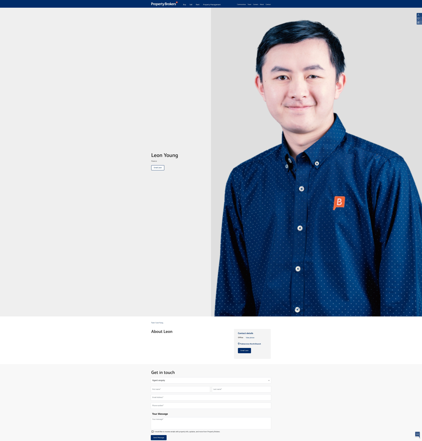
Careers (255, 4)
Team (249, 4)
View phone (250, 337)
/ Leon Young (159, 323)
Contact (268, 4)
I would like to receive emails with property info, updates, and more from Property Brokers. (187, 431)
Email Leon (158, 167)
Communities (241, 4)
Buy (184, 4)
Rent (198, 4)
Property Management (212, 4)
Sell (191, 4)
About (262, 4)
